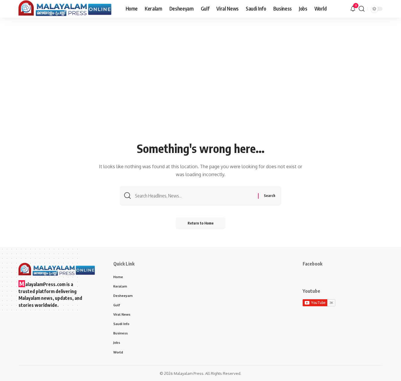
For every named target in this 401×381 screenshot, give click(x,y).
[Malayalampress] (67, 9)
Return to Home (201, 223)
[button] (362, 9)
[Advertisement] (200, 96)
